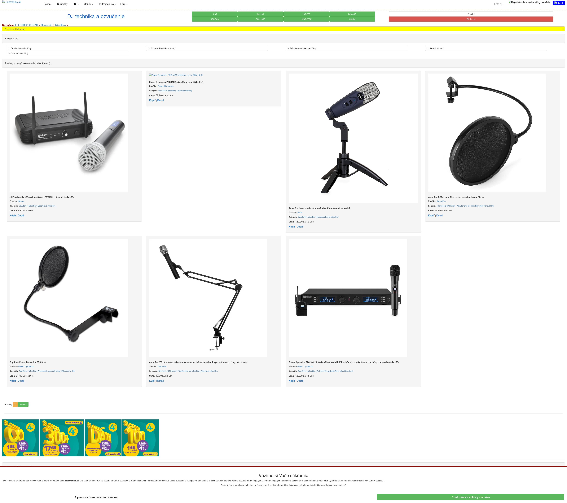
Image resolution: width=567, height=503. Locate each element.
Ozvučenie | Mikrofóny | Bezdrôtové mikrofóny (37, 205)
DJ (76, 4)
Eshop (47, 4)
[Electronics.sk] (20, 4)
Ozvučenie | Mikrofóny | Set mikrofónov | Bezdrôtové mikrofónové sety (325, 371)
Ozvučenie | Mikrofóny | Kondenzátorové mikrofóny (318, 217)
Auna (299, 212)
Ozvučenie (46, 25)
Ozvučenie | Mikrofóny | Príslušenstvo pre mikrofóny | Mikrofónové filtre (466, 205)
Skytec (21, 201)
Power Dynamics (165, 86)
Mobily (88, 4)
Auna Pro (441, 201)
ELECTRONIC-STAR (26, 25)
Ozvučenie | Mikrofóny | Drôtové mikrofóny (175, 90)
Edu (122, 4)
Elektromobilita (105, 4)
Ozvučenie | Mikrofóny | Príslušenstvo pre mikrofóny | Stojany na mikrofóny (188, 371)
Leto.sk (498, 4)
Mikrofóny (60, 25)
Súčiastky (62, 4)
